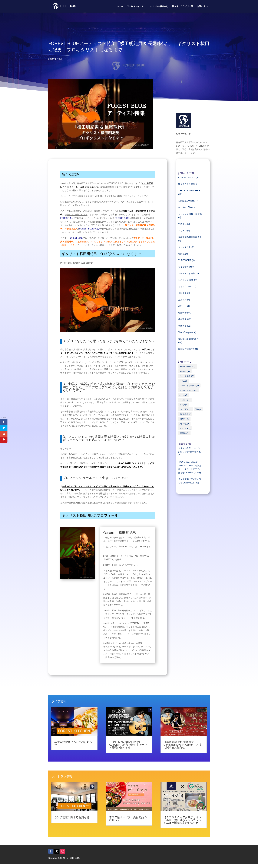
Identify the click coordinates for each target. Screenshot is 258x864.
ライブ (183, 404)
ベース (183, 395)
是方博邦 (182, 299)
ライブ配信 (185, 409)
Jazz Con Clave (185, 207)
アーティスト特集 (186, 273)
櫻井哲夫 (182, 319)
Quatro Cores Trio (186, 177)
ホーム (120, 6)
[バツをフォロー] (56, 851)
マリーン (182, 230)
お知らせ (184, 371)
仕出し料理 (185, 414)
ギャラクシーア (185, 286)
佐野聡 (181, 253)
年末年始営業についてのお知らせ (73, 743)
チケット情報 (186, 376)
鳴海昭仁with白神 (186, 348)
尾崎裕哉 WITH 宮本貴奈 (190, 236)
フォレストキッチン (136, 6)
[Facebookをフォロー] (50, 851)
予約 (198, 409)
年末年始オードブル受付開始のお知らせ (128, 818)
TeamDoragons (185, 332)
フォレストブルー (188, 390)
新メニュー (185, 428)
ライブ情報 (183, 266)
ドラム (183, 380)
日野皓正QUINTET (187, 200)
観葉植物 (184, 433)
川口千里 (182, 292)
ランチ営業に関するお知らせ (71, 817)
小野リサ (182, 306)
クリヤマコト (184, 246)
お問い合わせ (203, 6)
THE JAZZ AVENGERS (189, 190)
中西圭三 (182, 223)
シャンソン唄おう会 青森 (190, 213)
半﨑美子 (182, 325)
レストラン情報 (185, 279)
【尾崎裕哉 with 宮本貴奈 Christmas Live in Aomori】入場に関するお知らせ (182, 744)
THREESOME (184, 260)
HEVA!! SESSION (187, 366)
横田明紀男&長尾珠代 (188, 338)
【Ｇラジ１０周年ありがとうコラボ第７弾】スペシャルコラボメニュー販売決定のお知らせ (182, 819)
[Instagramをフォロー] (62, 851)
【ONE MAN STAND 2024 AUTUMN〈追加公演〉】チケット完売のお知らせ (128, 744)
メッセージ (185, 399)
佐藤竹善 (182, 312)
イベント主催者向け (159, 6)
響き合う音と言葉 (186, 183)
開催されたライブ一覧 (182, 6)
